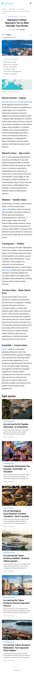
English (18, 29)
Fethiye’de (8, 270)
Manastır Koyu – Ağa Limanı (10, 64)
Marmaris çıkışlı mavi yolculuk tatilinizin (16, 102)
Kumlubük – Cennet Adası (10, 74)
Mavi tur (5, 349)
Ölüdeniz (5, 209)
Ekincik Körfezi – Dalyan (9, 62)
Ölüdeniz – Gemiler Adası (10, 66)
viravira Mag (12, 9)
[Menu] (31, 3)
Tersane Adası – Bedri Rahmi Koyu (12, 71)
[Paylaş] (30, 35)
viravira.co (4, 9)
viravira (8, 34)
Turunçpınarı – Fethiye (9, 69)
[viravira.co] (7, 3)
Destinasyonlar (21, 9)
